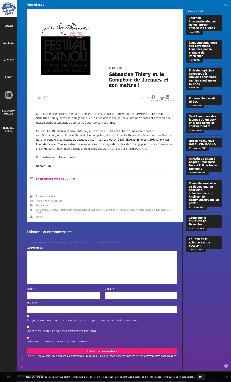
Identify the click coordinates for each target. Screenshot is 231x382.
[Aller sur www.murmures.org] (8, 95)
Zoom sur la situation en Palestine (197, 221)
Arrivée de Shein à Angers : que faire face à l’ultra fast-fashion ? (203, 163)
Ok (200, 377)
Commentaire (36, 248)
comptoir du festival (47, 209)
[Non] (227, 376)
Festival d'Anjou (68, 209)
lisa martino (110, 209)
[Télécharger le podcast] (46, 98)
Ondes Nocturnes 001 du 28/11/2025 (202, 142)
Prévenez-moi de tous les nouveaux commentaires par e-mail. (61, 330)
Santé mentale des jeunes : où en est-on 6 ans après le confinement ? (202, 121)
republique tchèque (149, 209)
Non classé (42, 205)
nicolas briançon (127, 209)
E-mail (109, 289)
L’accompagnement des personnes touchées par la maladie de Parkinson (203, 49)
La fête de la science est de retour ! (199, 242)
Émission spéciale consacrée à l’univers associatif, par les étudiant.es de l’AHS (203, 77)
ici (146, 148)
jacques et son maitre (90, 209)
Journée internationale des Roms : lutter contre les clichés (202, 23)
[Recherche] (226, 4)
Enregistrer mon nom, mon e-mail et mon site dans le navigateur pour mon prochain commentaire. (82, 320)
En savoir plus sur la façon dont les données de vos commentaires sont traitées (130, 356)
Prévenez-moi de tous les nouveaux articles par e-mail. (57, 341)
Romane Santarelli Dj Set (202, 100)
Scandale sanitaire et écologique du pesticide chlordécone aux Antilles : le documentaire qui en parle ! (204, 193)
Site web (32, 302)
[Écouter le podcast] (39, 98)
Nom (30, 289)
